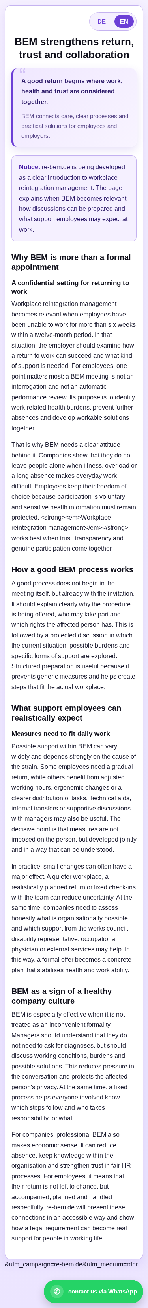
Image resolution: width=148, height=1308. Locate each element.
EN (124, 21)
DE (101, 21)
